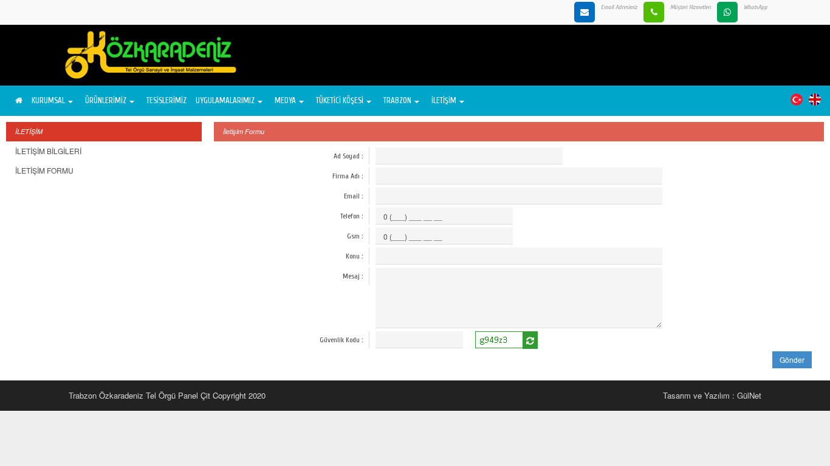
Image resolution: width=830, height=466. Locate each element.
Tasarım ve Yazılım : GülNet (712, 395)
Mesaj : (353, 276)
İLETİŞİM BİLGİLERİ (48, 151)
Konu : (354, 256)
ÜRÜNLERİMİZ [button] (105, 100)
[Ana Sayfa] (17, 101)
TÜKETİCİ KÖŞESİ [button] (339, 100)
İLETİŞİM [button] (443, 100)
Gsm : (355, 236)
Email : (353, 196)
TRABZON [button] (397, 100)
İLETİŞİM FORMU (44, 170)
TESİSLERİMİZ (166, 100)
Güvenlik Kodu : (341, 340)
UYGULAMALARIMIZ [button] (225, 100)
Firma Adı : (347, 176)
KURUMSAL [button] (48, 100)
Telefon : (351, 216)
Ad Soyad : (348, 156)
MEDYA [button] (285, 100)
